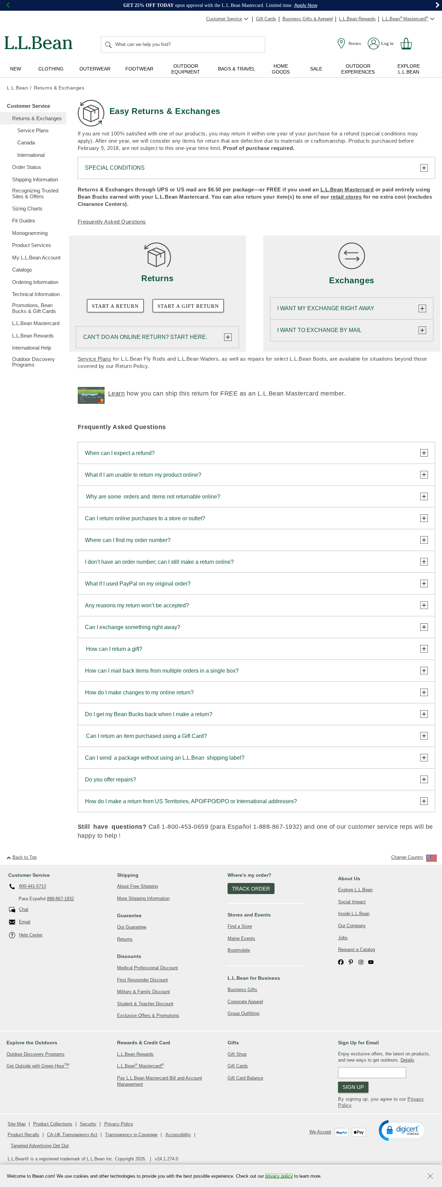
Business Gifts (242, 989)
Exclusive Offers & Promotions (148, 1015)
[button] (403, 1130)
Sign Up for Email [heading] (358, 1042)
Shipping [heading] (127, 875)
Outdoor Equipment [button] (185, 69)
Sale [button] (316, 69)
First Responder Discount (142, 979)
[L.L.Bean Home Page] (40, 43)
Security (88, 1124)
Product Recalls (23, 1134)
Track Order (251, 889)
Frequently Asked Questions (112, 222)
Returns (125, 939)
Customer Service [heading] (29, 875)
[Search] (109, 44)
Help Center (30, 935)
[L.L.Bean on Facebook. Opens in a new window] (341, 962)
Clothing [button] (51, 69)
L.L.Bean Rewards (357, 18)
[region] (221, 5)
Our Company (352, 925)
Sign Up (353, 1087)
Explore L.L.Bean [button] (408, 69)
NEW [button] (15, 69)
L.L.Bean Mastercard (347, 189)
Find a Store (240, 926)
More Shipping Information (143, 898)
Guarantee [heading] (129, 915)
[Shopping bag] (409, 43)
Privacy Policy (118, 1124)
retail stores (346, 197)
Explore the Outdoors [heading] (32, 1042)
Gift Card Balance (245, 1078)
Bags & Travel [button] (236, 69)
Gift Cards (266, 18)
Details (407, 1060)
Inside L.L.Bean (353, 913)
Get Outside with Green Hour (38, 1066)
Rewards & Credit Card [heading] (143, 1042)
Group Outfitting (243, 1013)
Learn (116, 393)
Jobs (343, 937)
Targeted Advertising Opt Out (40, 1145)
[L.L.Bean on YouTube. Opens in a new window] (371, 962)
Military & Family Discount (143, 991)
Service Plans (95, 359)
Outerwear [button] (94, 69)
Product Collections (52, 1124)
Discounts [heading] (129, 956)
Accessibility (178, 1134)
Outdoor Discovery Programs (36, 1054)
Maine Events (241, 938)
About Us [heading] (349, 878)
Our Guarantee (131, 927)
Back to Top (24, 857)
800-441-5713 (32, 886)
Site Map (17, 1124)
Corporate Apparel (245, 1001)
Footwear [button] (139, 69)
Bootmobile (239, 950)
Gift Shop (237, 1054)
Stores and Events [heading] (249, 915)
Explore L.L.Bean (355, 889)
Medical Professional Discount (147, 967)
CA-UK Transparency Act (72, 1134)
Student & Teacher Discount (145, 1003)
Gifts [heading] (233, 1042)
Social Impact (352, 901)
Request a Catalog (356, 949)
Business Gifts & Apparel (307, 18)
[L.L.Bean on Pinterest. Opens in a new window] (351, 962)
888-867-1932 (60, 898)
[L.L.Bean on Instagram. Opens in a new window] (361, 962)
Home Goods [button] (281, 69)
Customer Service (224, 18)
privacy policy (279, 1175)
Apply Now (305, 5)
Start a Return (115, 306)
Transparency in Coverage (131, 1134)
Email (24, 921)
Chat (23, 909)
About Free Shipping (137, 886)
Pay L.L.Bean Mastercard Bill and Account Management (159, 1081)
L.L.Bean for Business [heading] (254, 978)
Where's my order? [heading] (249, 875)
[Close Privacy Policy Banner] (430, 1177)
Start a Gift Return (188, 306)
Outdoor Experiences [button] (358, 69)
